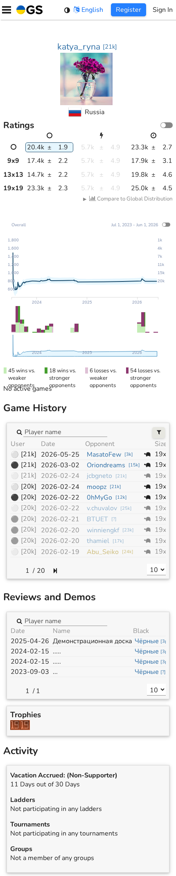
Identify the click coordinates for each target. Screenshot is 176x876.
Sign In (163, 9)
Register (128, 9)
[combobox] (65, 431)
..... (57, 651)
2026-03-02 (60, 465)
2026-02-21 (60, 519)
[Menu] (6, 10)
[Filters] (158, 432)
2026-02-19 (60, 551)
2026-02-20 (60, 530)
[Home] (28, 10)
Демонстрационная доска (92, 641)
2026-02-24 (60, 475)
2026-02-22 (60, 497)
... (55, 671)
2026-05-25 (60, 454)
